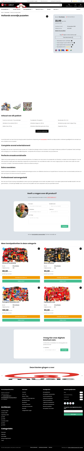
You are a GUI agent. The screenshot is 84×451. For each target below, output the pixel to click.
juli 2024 (3, 423)
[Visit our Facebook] (65, 403)
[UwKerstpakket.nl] (7, 5)
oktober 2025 (4, 412)
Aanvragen (64, 349)
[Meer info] (71, 40)
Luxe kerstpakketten (47, 396)
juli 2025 (3, 416)
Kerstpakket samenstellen (49, 394)
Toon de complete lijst (42, 131)
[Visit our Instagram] (70, 403)
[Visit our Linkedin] (73, 403)
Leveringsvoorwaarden (27, 406)
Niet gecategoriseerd (6, 438)
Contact (78, 9)
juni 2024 (3, 425)
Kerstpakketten (5, 9)
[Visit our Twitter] (68, 403)
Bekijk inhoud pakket (60, 30)
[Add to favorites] (47, 16)
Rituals (48, 9)
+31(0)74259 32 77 (51, 197)
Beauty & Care (39, 9)
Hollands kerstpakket (48, 398)
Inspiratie (3, 434)
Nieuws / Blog (25, 396)
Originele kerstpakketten (48, 402)
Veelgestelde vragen (27, 410)
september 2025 (5, 414)
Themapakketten (27, 9)
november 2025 (4, 410)
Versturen (64, 226)
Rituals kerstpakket (47, 406)
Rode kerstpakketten (47, 400)
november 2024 (4, 420)
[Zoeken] (60, 5)
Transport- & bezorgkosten (28, 398)
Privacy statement (26, 404)
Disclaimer (24, 402)
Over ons (55, 9)
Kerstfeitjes (3, 436)
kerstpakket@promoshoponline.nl (9, 397)
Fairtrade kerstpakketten (48, 404)
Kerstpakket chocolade (48, 408)
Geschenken (7, 12)
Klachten (24, 408)
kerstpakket (44, 139)
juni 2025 (3, 418)
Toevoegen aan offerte (20, 277)
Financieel (3, 432)
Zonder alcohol (16, 9)
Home (2, 12)
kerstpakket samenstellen (38, 234)
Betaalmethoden (26, 400)
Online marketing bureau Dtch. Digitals (75, 447)
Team (2, 440)
